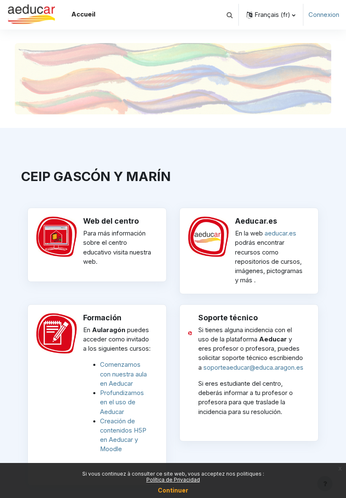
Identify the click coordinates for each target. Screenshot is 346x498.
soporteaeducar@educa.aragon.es (253, 367)
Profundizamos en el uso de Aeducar (122, 402)
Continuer (173, 490)
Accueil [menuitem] (83, 14)
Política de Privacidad (173, 479)
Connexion (323, 15)
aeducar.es (280, 233)
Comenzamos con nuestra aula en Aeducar (123, 374)
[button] (229, 15)
